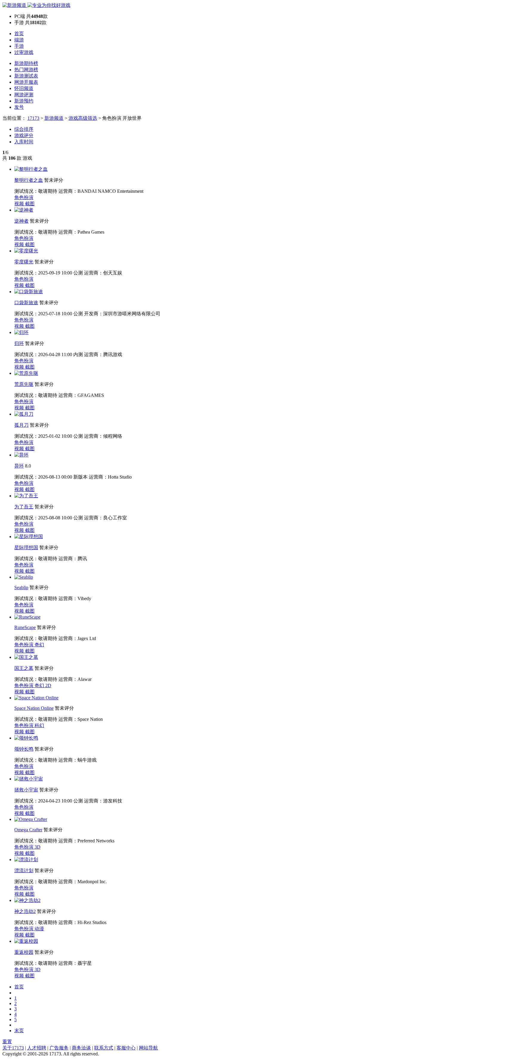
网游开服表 (26, 82)
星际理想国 (26, 547)
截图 (30, 203)
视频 (19, 203)
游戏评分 (23, 135)
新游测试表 (26, 75)
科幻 (39, 725)
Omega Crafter (28, 829)
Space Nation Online (34, 708)
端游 (19, 39)
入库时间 (23, 141)
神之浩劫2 (25, 911)
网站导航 (148, 1047)
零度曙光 (23, 261)
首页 (19, 33)
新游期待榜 (26, 63)
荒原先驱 (23, 384)
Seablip (21, 587)
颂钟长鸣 (23, 748)
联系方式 (103, 1047)
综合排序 (23, 129)
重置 (7, 1041)
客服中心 (126, 1047)
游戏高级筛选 (83, 118)
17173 (33, 118)
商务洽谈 (81, 1047)
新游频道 (53, 118)
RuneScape (25, 627)
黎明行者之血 (28, 180)
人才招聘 (36, 1047)
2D (48, 685)
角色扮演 (23, 197)
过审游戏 (23, 52)
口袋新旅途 (26, 302)
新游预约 (23, 100)
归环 (19, 343)
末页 (19, 1030)
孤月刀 (21, 425)
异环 (19, 465)
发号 (19, 107)
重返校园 (23, 952)
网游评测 (23, 94)
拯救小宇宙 (26, 789)
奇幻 (39, 644)
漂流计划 (23, 870)
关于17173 (13, 1047)
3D (38, 847)
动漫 (39, 928)
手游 (19, 46)
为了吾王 (23, 506)
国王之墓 (23, 668)
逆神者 (21, 220)
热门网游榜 (26, 69)
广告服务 (59, 1047)
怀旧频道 (23, 88)
